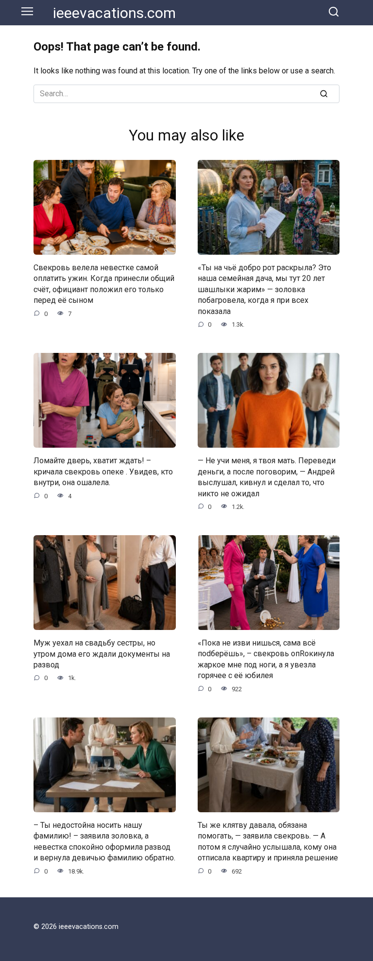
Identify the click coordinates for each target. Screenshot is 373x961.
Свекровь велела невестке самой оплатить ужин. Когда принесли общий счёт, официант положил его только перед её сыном (104, 284)
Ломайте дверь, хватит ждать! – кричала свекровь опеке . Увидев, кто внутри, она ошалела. (103, 471)
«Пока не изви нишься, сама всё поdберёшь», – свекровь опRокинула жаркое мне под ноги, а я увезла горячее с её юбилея (266, 659)
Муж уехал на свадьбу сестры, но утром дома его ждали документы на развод (102, 653)
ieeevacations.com (114, 12)
